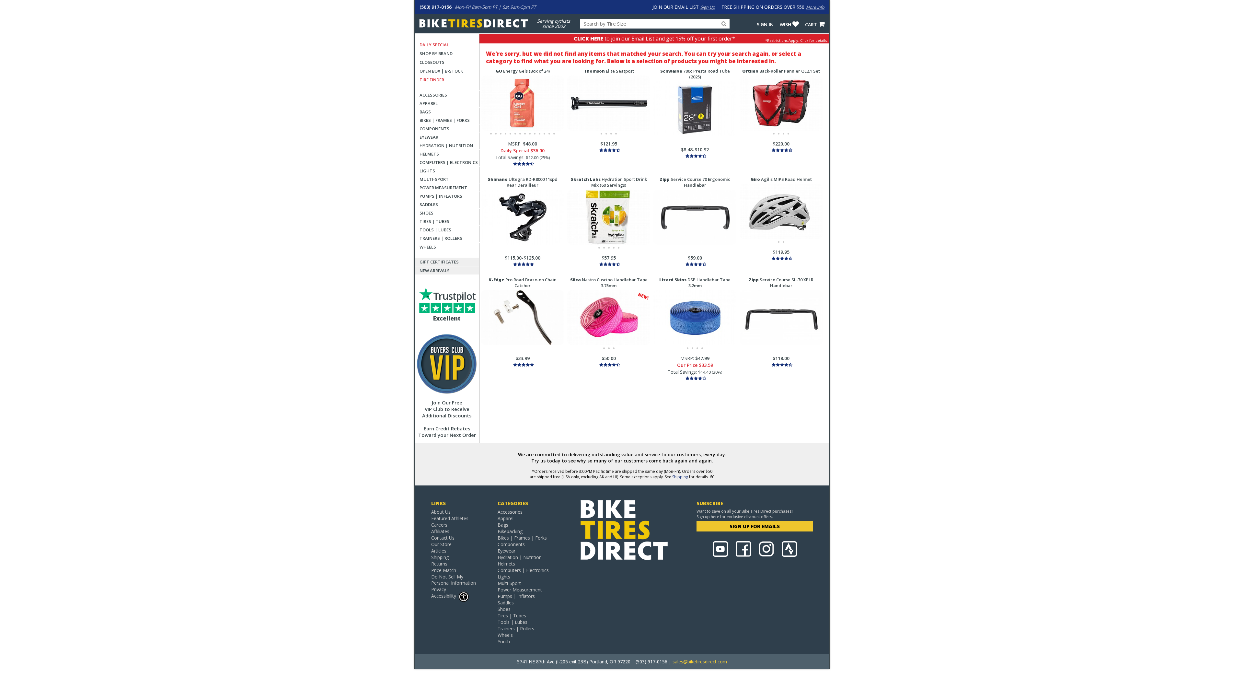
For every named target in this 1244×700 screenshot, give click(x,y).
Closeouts (432, 62)
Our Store (441, 544)
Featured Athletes (449, 518)
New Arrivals (435, 271)
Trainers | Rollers (441, 238)
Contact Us (443, 538)
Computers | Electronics (449, 162)
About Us (441, 512)
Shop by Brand (436, 53)
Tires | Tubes (434, 221)
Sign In (765, 24)
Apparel (429, 103)
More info (815, 7)
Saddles (429, 204)
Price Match (443, 570)
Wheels (428, 247)
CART (811, 24)
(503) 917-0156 (436, 7)
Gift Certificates (439, 262)
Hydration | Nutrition (446, 145)
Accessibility (443, 596)
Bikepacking (510, 531)
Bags (425, 112)
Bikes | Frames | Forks (445, 120)
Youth (504, 641)
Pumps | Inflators (441, 196)
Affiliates (440, 531)
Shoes (426, 213)
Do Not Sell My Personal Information (453, 580)
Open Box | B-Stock (441, 71)
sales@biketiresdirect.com (700, 662)
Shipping (680, 477)
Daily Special (434, 45)
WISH (785, 24)
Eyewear (429, 137)
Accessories (433, 95)
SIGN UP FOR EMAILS (755, 526)
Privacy (438, 589)
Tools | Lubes (435, 230)
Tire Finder (432, 80)
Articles (438, 551)
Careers (439, 525)
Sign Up (707, 7)
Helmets (429, 154)
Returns (439, 564)
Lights (427, 171)
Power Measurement (443, 188)
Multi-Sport (434, 179)
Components (434, 129)
